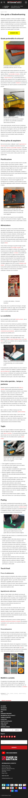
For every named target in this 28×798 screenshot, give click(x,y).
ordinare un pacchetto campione (13, 147)
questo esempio (21, 411)
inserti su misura (19, 319)
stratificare (18, 83)
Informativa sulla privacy (8, 715)
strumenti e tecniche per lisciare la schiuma (10, 621)
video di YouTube (8, 433)
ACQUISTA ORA (14, 33)
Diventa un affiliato (6, 721)
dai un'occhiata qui (5, 371)
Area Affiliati (4, 723)
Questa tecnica (22, 507)
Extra (6, 309)
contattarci (24, 686)
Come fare (3, 725)
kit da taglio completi (16, 247)
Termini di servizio (6, 717)
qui (5, 625)
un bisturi (16, 252)
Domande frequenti (6, 713)
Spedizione (3, 710)
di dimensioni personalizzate (7, 331)
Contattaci (4, 719)
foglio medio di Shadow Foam (14, 339)
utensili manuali (7, 77)
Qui (20, 647)
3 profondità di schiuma (14, 74)
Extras (6, 243)
